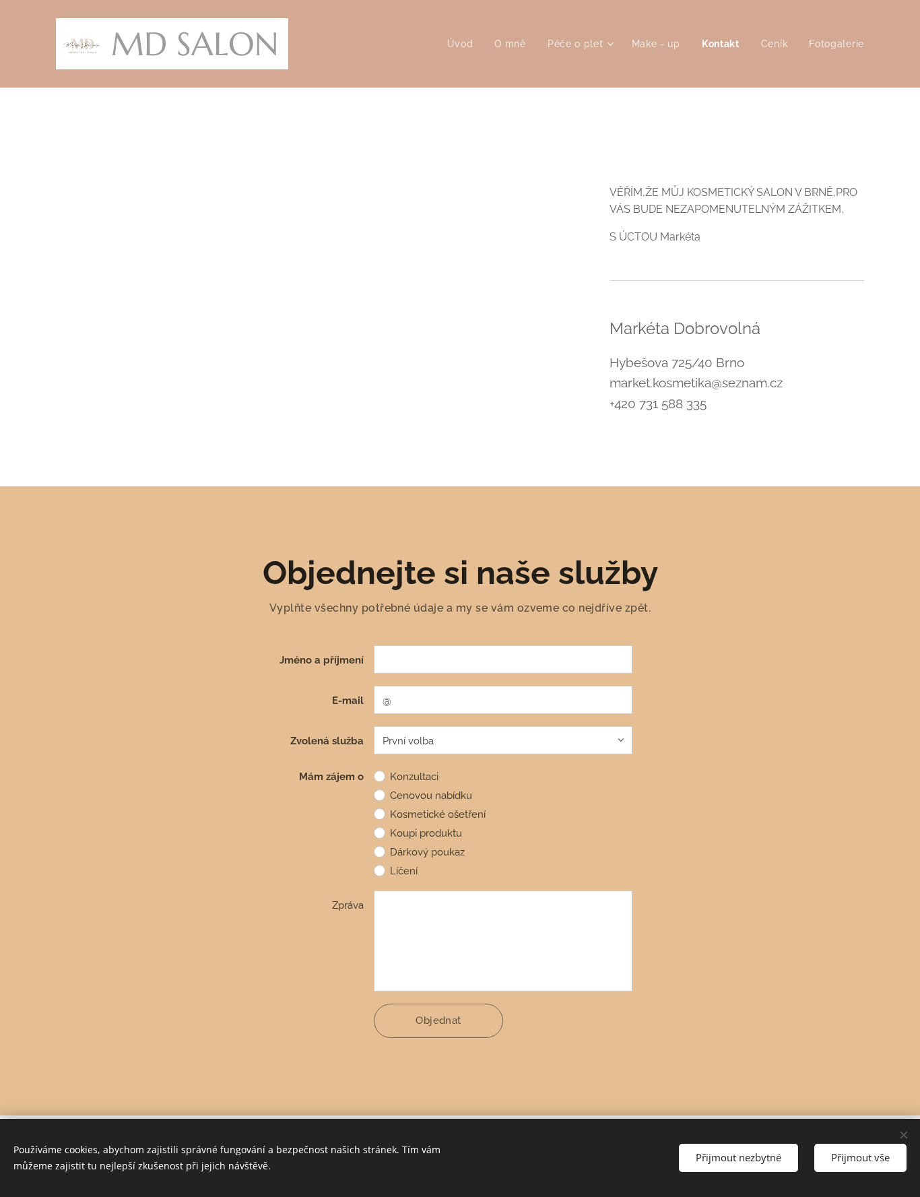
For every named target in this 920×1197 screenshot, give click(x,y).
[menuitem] (464, 44)
